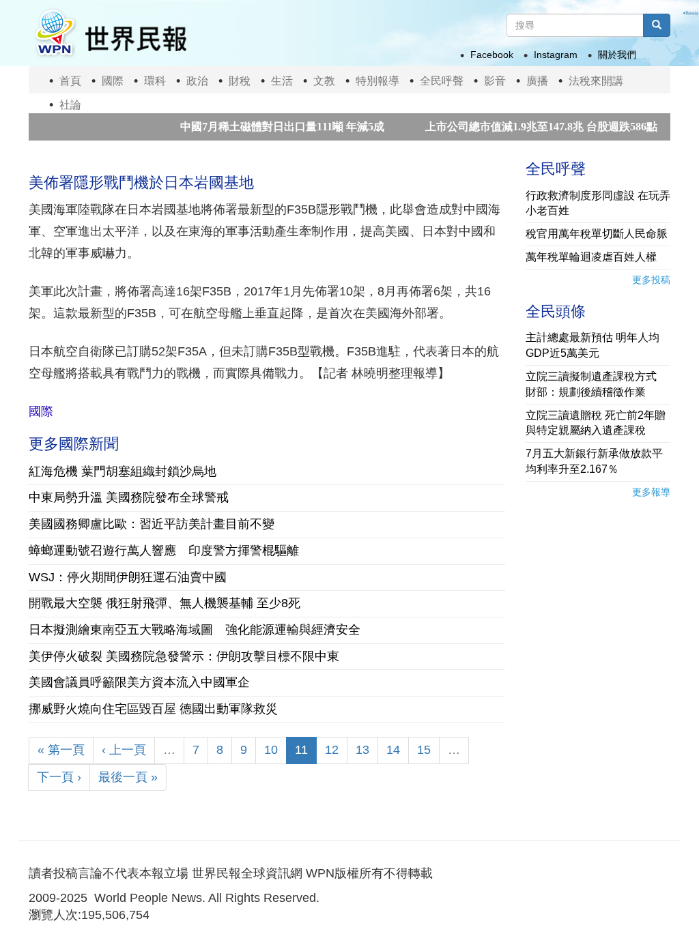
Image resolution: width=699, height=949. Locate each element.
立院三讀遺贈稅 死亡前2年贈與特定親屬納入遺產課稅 (596, 423)
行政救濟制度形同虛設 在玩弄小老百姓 (598, 203)
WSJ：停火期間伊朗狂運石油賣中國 (128, 577)
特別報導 (377, 81)
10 (271, 750)
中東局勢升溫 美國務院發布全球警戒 (129, 497)
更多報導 (651, 491)
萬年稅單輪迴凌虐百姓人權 (591, 257)
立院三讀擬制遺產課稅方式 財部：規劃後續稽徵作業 (597, 384)
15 (424, 750)
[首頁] (110, 33)
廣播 (537, 81)
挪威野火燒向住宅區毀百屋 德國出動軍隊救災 (153, 709)
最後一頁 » (128, 777)
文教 (324, 81)
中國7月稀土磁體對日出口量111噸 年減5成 (267, 126)
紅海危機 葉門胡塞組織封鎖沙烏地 (122, 471)
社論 (70, 105)
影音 (495, 81)
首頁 (70, 81)
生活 (282, 81)
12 (332, 750)
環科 (155, 81)
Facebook (491, 54)
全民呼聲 (441, 81)
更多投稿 (651, 279)
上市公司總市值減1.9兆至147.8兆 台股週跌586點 (526, 126)
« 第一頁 (61, 750)
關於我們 (617, 54)
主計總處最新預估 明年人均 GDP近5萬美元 (592, 345)
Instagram (555, 54)
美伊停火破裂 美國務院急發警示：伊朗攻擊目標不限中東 (184, 656)
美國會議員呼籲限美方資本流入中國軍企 (139, 682)
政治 (197, 81)
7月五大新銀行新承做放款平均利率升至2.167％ (594, 461)
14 (393, 750)
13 (362, 750)
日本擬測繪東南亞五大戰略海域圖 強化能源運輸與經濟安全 (194, 630)
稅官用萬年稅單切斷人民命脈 (597, 233)
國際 (113, 81)
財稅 (240, 81)
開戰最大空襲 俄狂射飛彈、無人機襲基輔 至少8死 (164, 603)
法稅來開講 (596, 81)
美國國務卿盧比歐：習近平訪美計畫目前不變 (151, 524)
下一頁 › (59, 777)
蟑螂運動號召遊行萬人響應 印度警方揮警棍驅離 (164, 550)
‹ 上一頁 (124, 750)
